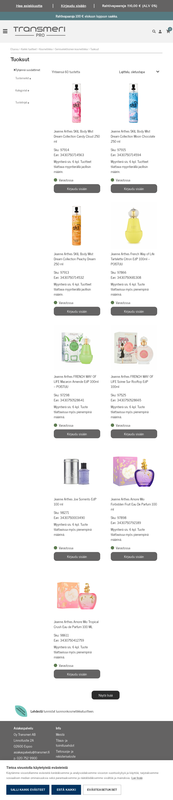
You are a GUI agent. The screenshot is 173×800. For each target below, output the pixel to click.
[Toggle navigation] (5, 31)
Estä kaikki (66, 789)
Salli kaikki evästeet (28, 789)
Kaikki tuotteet (29, 49)
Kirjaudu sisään (73, 6)
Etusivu (15, 49)
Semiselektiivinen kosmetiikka (71, 49)
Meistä (60, 734)
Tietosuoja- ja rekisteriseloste (66, 753)
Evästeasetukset (102, 789)
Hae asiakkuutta (29, 6)
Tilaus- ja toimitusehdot (65, 742)
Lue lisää (136, 778)
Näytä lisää (106, 695)
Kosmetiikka (46, 49)
